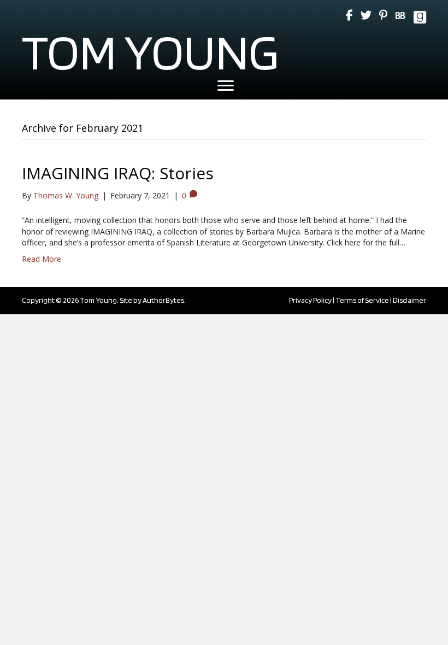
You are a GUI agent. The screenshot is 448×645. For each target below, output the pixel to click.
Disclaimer (409, 300)
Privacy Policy (310, 300)
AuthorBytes (163, 300)
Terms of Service (362, 300)
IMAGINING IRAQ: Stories (118, 173)
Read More (41, 259)
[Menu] (225, 86)
